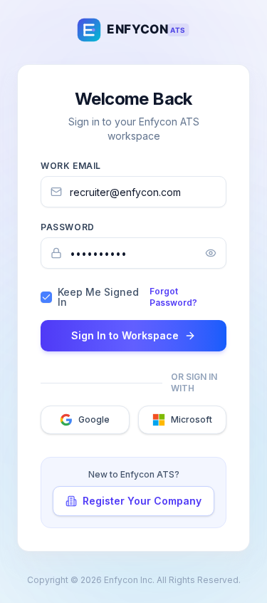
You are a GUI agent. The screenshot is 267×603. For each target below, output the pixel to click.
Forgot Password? (173, 297)
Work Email (71, 165)
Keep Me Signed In (98, 297)
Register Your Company (142, 501)
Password (68, 227)
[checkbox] (46, 297)
